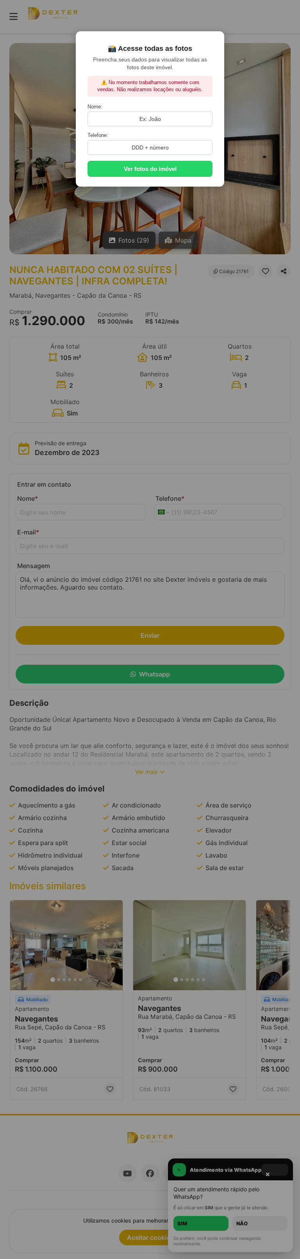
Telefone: (98, 135)
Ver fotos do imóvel (150, 168)
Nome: (95, 107)
